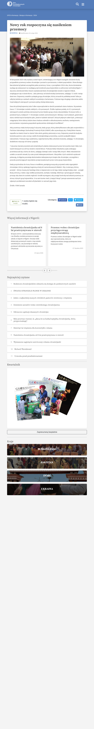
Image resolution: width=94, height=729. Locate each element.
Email (80, 205)
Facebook (63, 200)
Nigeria (14, 33)
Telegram (79, 200)
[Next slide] (49, 270)
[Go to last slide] (44, 270)
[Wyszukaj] (77, 4)
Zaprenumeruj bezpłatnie (47, 432)
